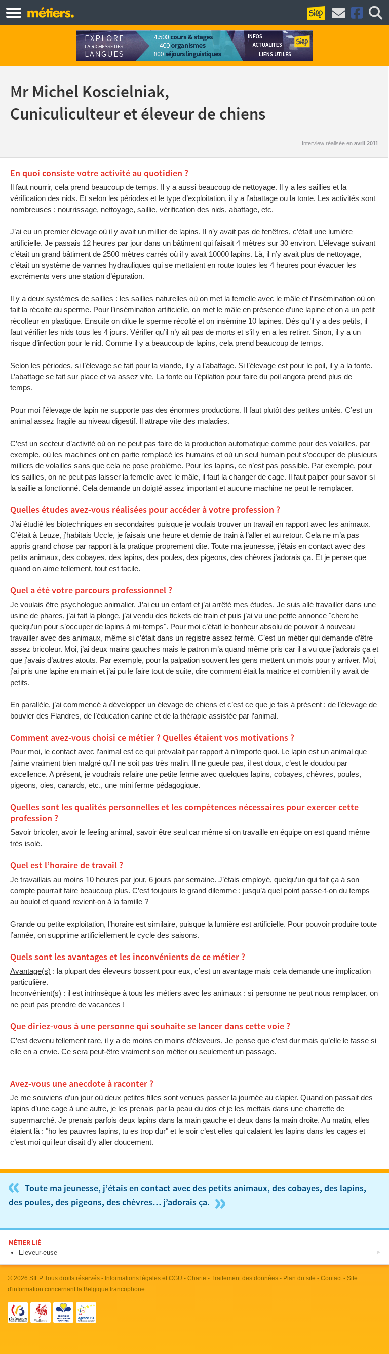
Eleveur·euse (38, 1252)
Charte (196, 1278)
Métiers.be (50, 12)
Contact (331, 1278)
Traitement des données (244, 1278)
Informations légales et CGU (143, 1278)
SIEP (36, 1278)
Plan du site (299, 1278)
